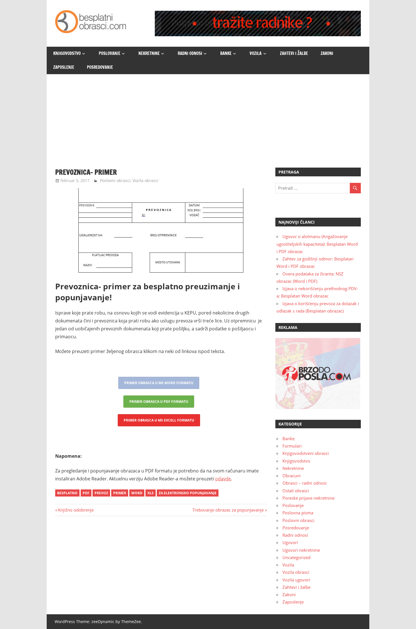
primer (119, 493)
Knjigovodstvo (67, 53)
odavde (223, 479)
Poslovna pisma (297, 512)
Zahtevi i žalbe (294, 53)
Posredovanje (100, 67)
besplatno (67, 493)
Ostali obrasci (295, 490)
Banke (225, 53)
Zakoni (327, 53)
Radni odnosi (190, 53)
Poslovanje (109, 53)
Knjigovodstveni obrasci (305, 453)
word (136, 493)
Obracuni (291, 475)
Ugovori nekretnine (301, 550)
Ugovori (290, 542)
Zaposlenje (63, 67)
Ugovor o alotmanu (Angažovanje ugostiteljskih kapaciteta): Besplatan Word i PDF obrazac (317, 244)
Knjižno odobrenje (76, 510)
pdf (86, 493)
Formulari (292, 446)
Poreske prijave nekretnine (308, 498)
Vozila (255, 53)
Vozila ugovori (296, 580)
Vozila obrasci (145, 180)
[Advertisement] (208, 116)
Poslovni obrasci (115, 180)
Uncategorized (296, 557)
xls (150, 493)
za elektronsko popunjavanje (187, 493)
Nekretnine (149, 53)
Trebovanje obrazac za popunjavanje (228, 510)
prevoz (101, 493)
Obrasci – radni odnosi (304, 483)
